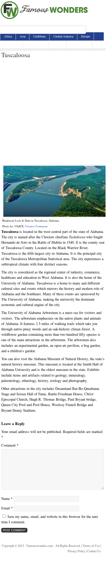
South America (79, 44)
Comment (9, 445)
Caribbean (39, 36)
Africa (8, 36)
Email (7, 508)
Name (7, 498)
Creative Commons (36, 226)
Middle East (11, 44)
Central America (63, 36)
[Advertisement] (52, 112)
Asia (22, 36)
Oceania (57, 44)
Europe (85, 36)
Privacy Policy (76, 551)
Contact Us (94, 551)
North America (36, 44)
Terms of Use (91, 546)
